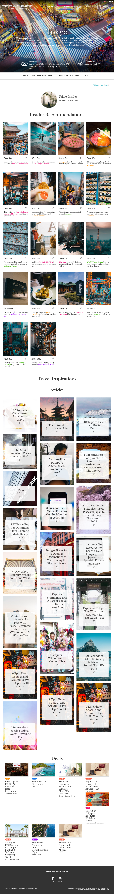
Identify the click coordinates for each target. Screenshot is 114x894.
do (88, 808)
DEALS (85, 6)
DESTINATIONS (68, 6)
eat (7, 778)
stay (35, 839)
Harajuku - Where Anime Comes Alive (57, 658)
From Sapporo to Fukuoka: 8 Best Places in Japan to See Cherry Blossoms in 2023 (94, 513)
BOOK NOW (91, 6)
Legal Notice (71, 888)
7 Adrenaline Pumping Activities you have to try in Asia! (57, 466)
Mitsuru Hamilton (100, 85)
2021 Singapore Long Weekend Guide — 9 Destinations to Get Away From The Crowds (93, 462)
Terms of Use (80, 888)
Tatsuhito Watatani (69, 100)
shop (62, 778)
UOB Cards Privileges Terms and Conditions (97, 888)
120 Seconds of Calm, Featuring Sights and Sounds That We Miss (93, 662)
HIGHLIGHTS (50, 6)
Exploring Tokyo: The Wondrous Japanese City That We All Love (94, 613)
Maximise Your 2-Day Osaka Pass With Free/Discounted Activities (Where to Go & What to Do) (20, 626)
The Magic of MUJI (20, 492)
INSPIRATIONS (78, 6)
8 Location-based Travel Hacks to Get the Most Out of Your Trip (57, 513)
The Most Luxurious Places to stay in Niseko (20, 453)
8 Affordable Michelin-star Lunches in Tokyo (20, 415)
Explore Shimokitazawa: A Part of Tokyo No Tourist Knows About (57, 601)
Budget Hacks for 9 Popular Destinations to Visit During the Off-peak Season (57, 557)
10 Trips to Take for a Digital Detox (93, 425)
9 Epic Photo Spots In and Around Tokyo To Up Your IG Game (20, 680)
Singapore (109, 1)
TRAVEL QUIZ (59, 6)
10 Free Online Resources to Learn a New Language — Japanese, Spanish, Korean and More (94, 554)
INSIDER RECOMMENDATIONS (37, 76)
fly (34, 778)
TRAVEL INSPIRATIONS (68, 76)
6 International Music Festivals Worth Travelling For (20, 732)
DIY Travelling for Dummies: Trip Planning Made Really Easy (20, 531)
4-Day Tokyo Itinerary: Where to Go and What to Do (20, 576)
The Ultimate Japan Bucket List (57, 427)
